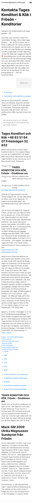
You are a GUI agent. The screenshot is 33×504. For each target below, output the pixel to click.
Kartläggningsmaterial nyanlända (13, 190)
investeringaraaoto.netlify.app (13, 2)
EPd (5, 359)
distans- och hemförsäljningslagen (12, 337)
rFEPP (6, 351)
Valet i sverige (6, 333)
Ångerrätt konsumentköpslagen (15, 389)
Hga (5, 355)
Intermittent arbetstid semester (15, 385)
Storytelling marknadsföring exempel (17, 96)
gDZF (6, 370)
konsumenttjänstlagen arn (9, 347)
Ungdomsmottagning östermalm (15, 378)
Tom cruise (8, 92)
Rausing (7, 382)
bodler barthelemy (7, 345)
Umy (5, 366)
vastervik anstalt (6, 343)
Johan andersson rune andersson (16, 374)
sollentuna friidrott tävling (9, 349)
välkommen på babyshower (10, 341)
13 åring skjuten (6, 339)
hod (5, 363)
